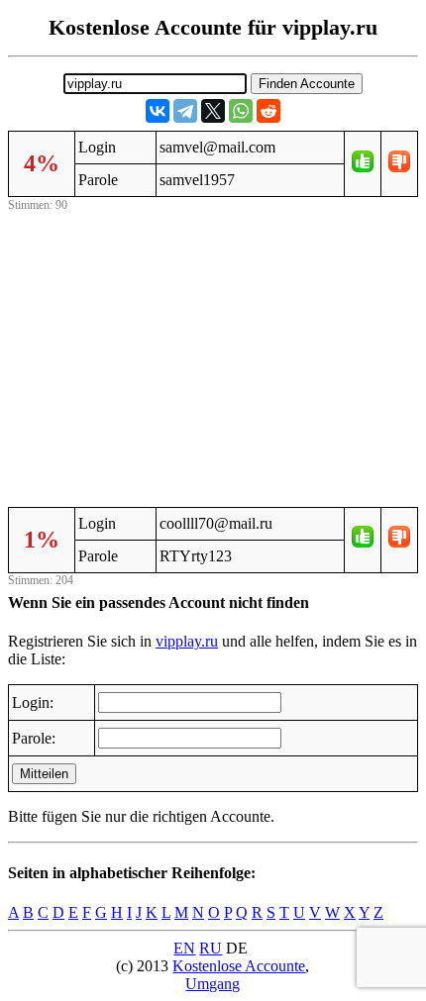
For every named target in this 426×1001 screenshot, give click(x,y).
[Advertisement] (213, 355)
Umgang (212, 983)
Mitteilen (44, 773)
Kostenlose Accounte (238, 965)
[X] (213, 111)
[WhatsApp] (241, 111)
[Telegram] (185, 111)
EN (184, 948)
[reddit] (268, 111)
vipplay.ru (187, 641)
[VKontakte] (157, 111)
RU (210, 948)
